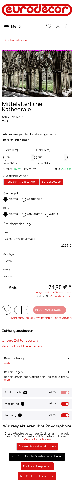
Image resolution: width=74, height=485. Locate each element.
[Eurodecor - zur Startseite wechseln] (37, 11)
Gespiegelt (34, 198)
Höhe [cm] (51, 154)
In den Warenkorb (48, 310)
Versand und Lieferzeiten (22, 346)
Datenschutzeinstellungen (37, 446)
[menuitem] (12, 26)
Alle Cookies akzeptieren (37, 476)
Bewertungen (13, 372)
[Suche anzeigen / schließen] (39, 26)
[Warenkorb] (67, 26)
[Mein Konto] (58, 26)
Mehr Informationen (37, 439)
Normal (14, 198)
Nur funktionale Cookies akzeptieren (37, 456)
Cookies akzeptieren (37, 466)
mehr (7, 363)
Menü (16, 26)
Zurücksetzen (51, 181)
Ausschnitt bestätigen (21, 181)
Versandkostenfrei (60, 296)
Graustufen (34, 213)
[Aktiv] (65, 392)
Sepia (54, 213)
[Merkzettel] (49, 26)
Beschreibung (14, 358)
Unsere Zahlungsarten (20, 340)
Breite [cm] (18, 154)
